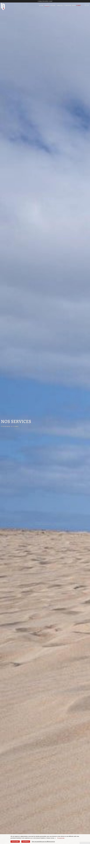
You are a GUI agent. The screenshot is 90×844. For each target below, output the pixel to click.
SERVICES (47, 5)
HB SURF (41, 5)
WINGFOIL (60, 5)
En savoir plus (60, 838)
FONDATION (68, 5)
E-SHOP (78, 5)
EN (88, 5)
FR (85, 5)
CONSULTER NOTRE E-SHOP (45, 1)
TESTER (74, 5)
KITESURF (53, 5)
